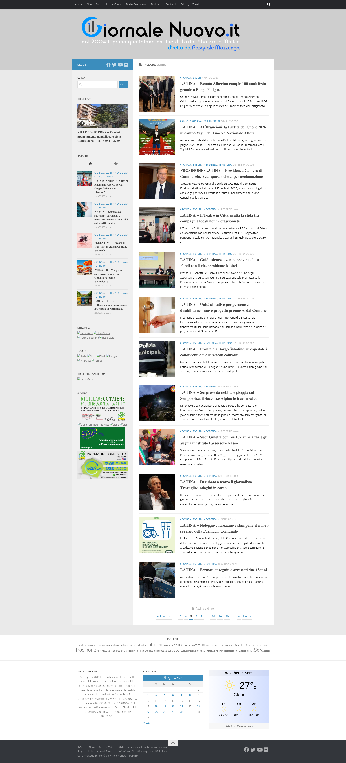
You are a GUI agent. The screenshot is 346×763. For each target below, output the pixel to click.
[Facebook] (108, 65)
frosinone (86, 650)
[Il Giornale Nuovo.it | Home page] (161, 34)
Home (78, 4)
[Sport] (91, 356)
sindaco (250, 651)
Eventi (197, 77)
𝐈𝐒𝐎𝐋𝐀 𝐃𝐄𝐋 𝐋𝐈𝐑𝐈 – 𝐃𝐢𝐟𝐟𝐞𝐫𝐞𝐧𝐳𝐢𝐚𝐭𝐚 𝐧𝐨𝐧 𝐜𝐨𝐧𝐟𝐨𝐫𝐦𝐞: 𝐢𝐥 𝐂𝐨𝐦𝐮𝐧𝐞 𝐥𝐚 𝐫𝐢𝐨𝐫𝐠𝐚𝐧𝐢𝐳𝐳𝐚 (110, 304)
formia (264, 645)
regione (212, 650)
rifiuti (221, 651)
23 (198, 706)
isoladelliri (130, 651)
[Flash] (101, 356)
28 (181, 712)
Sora (259, 650)
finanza (250, 645)
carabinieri (152, 644)
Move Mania (113, 4)
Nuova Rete (94, 4)
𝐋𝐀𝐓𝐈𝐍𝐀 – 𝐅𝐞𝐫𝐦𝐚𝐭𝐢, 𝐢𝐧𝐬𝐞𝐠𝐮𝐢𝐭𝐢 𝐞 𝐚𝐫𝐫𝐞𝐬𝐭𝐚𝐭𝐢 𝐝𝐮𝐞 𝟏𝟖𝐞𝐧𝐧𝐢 (223, 570)
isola (123, 650)
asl (127, 645)
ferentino (240, 645)
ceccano (189, 645)
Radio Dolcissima (136, 4)
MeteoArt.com (245, 726)
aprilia (97, 645)
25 (156, 712)
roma (237, 650)
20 (220, 616)
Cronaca (185, 77)
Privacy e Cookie (190, 4)
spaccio (267, 651)
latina (140, 650)
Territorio (225, 164)
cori (216, 645)
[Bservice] (102, 478)
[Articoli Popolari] (90, 163)
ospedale (162, 650)
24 (147, 712)
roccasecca (229, 651)
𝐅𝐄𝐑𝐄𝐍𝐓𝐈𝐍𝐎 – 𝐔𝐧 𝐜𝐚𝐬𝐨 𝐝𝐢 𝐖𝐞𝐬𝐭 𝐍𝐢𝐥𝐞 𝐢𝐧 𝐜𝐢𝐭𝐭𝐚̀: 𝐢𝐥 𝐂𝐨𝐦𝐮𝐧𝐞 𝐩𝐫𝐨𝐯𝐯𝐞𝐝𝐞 (110, 246)
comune (200, 645)
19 (164, 706)
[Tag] (115, 163)
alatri (82, 645)
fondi (258, 645)
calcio (140, 645)
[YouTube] (120, 65)
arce (103, 645)
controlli (210, 645)
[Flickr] (126, 65)
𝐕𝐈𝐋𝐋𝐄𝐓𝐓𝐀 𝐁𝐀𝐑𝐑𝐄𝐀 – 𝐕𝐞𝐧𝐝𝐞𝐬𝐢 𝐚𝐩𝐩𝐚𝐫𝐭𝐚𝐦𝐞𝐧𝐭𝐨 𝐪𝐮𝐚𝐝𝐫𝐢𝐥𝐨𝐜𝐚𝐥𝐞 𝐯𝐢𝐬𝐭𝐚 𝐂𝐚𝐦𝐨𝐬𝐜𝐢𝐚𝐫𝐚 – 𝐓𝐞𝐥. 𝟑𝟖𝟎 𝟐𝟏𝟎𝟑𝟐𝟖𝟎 (99, 136)
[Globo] (114, 424)
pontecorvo (191, 651)
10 (213, 616)
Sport (216, 121)
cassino (176, 644)
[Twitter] (114, 65)
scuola (243, 651)
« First (161, 616)
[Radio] (82, 356)
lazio (152, 650)
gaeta (106, 650)
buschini (133, 645)
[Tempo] (97, 360)
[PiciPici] (102, 420)
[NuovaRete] (85, 333)
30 (227, 616)
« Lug (146, 722)
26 (164, 712)
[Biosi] (124, 424)
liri (156, 650)
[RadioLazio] (106, 337)
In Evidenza (210, 164)
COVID (222, 645)
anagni (89, 645)
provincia (200, 650)
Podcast (156, 4)
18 (156, 706)
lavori (147, 650)
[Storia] (84, 360)
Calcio (184, 121)
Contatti (171, 4)
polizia (181, 650)
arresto (121, 645)
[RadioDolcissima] (88, 337)
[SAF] (102, 448)
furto (99, 650)
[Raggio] (111, 356)
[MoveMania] (102, 333)
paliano (171, 650)
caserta (166, 645)
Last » (247, 616)
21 (181, 706)
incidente (115, 650)
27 (173, 712)
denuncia (229, 645)
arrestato (111, 645)
